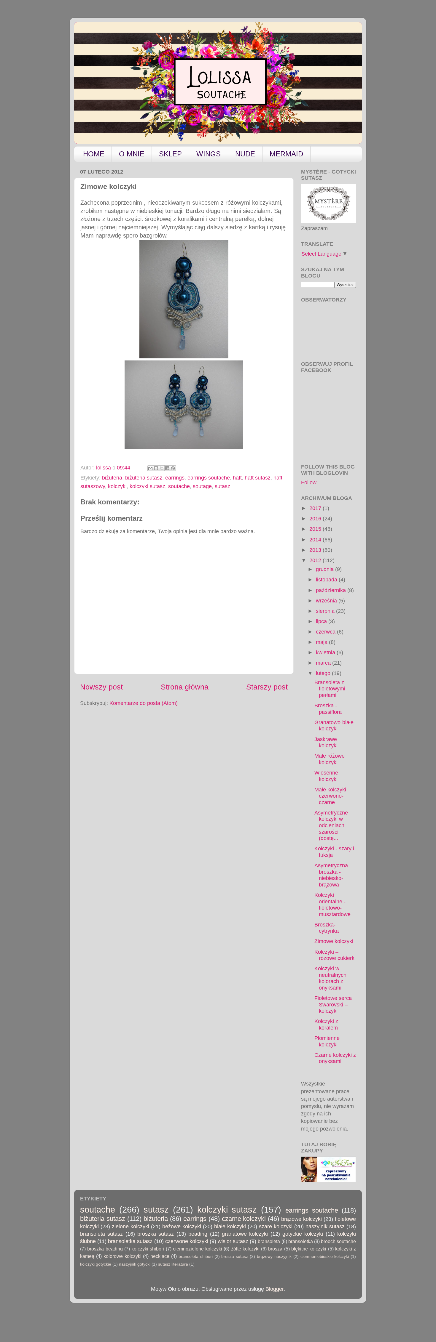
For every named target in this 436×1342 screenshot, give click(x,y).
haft (237, 478)
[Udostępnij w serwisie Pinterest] (173, 468)
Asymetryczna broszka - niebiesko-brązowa (331, 875)
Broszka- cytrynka (326, 928)
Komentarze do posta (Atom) (143, 703)
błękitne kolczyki (308, 1248)
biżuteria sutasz (143, 478)
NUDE (245, 154)
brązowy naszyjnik (274, 1256)
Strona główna (185, 687)
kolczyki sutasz (147, 486)
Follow (308, 482)
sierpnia (326, 611)
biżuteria (112, 478)
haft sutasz (257, 478)
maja (322, 642)
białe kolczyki (230, 1226)
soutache (179, 486)
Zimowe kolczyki (333, 941)
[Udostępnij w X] (162, 468)
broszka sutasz (155, 1234)
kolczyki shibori (147, 1248)
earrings (174, 478)
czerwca (326, 632)
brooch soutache (338, 1241)
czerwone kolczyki (186, 1241)
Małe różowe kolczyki (329, 759)
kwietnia (326, 652)
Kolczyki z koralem (326, 1024)
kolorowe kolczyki (122, 1256)
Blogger (274, 1289)
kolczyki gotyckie (95, 1264)
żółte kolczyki (245, 1248)
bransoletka (300, 1241)
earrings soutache (208, 478)
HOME (93, 154)
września (327, 601)
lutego (324, 673)
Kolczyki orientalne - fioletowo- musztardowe (332, 904)
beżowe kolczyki (181, 1226)
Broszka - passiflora (328, 709)
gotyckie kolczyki (302, 1234)
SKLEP (170, 154)
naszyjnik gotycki (134, 1264)
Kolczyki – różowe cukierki (335, 955)
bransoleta (269, 1241)
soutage (202, 486)
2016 (316, 519)
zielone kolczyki (130, 1226)
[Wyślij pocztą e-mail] (150, 468)
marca (324, 663)
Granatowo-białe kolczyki (334, 725)
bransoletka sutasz (130, 1241)
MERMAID (286, 154)
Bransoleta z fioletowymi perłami (329, 688)
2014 (316, 540)
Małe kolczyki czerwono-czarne (330, 796)
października (331, 590)
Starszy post (267, 687)
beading (197, 1234)
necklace (159, 1256)
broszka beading (104, 1248)
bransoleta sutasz (101, 1234)
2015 (316, 529)
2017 (316, 508)
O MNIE (131, 154)
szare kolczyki (275, 1226)
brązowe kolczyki (301, 1219)
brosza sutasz (234, 1256)
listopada (327, 580)
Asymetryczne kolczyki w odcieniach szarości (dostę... (331, 825)
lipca (322, 621)
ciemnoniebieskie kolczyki (324, 1256)
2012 (316, 560)
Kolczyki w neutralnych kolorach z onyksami (330, 978)
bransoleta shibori (196, 1256)
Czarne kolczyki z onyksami (335, 1058)
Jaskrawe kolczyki (326, 742)
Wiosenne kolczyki (326, 776)
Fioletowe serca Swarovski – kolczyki (333, 1004)
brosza (275, 1248)
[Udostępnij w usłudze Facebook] (167, 468)
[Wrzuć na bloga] (156, 468)
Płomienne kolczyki (327, 1041)
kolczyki (117, 486)
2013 (316, 550)
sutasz (222, 486)
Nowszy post (101, 687)
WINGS (208, 154)
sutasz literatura (173, 1264)
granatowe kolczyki (245, 1234)
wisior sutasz (233, 1241)
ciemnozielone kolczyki (197, 1248)
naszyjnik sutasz (325, 1226)
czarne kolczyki (244, 1218)
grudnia (325, 569)
